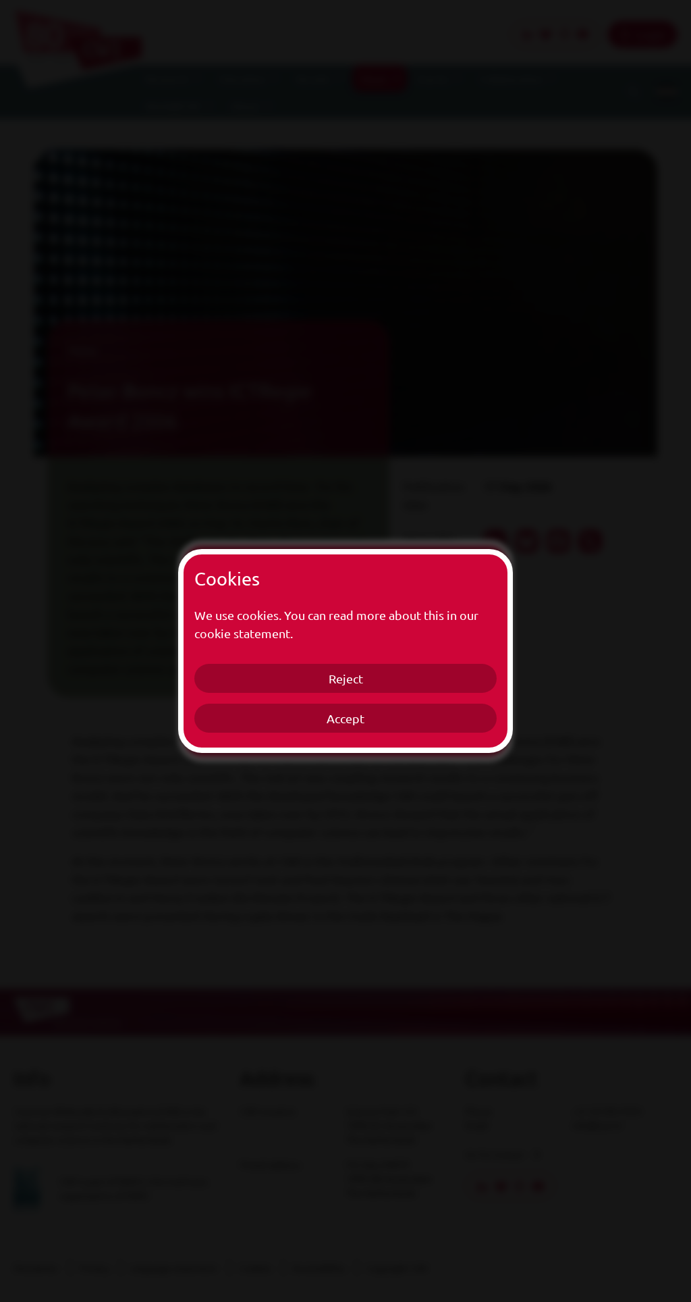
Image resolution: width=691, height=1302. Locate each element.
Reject (346, 678)
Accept (345, 718)
